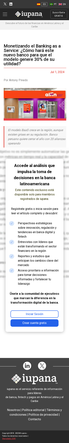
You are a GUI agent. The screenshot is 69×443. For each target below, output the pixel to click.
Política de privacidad (43, 414)
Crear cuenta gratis (34, 323)
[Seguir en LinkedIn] (11, 4)
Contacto (34, 419)
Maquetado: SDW (9, 438)
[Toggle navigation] (6, 14)
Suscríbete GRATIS (58, 14)
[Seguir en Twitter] (5, 4)
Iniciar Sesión (34, 314)
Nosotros (13, 410)
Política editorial (33, 410)
